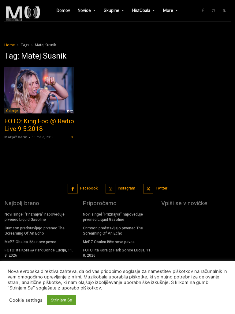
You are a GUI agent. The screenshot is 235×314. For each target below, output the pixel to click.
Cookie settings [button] (26, 300)
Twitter (161, 188)
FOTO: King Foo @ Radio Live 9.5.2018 (39, 124)
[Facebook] (202, 10)
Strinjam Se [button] (61, 299)
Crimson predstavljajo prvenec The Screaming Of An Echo (35, 230)
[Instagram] (213, 10)
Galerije (12, 111)
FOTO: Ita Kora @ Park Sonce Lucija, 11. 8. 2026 (39, 252)
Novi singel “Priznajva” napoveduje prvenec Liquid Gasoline (35, 217)
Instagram (126, 188)
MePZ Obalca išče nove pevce (30, 242)
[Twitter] (224, 10)
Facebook (89, 188)
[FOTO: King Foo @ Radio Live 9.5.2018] (39, 90)
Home (9, 45)
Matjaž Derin (16, 137)
